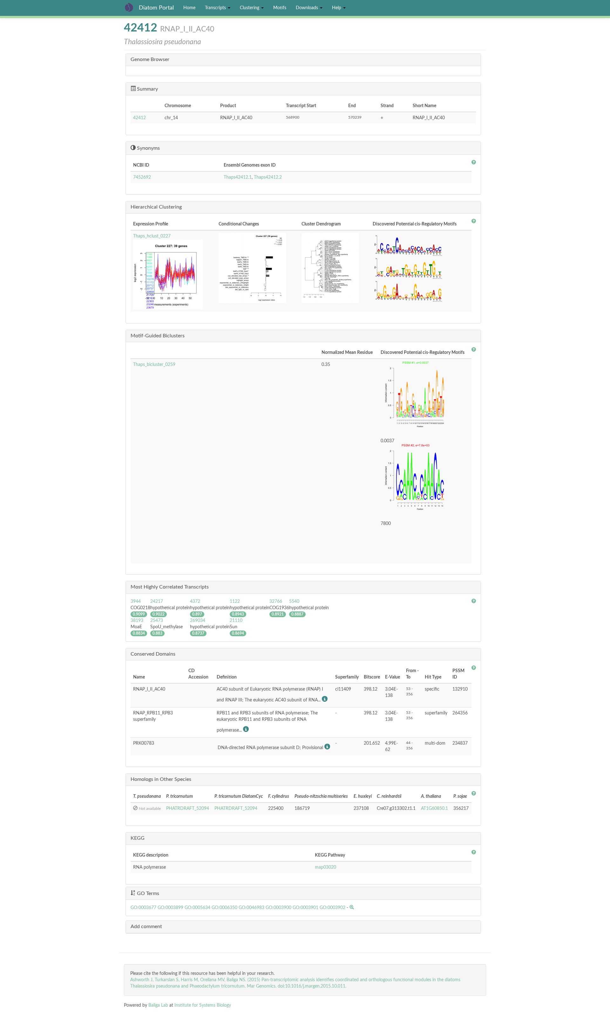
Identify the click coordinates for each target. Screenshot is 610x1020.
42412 (139, 118)
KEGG (138, 838)
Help (337, 8)
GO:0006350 (224, 908)
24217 (156, 601)
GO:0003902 (332, 908)
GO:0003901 (305, 908)
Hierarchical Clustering (156, 207)
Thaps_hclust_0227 (152, 236)
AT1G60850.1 (434, 808)
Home (189, 8)
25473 (156, 620)
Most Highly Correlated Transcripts (170, 586)
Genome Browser (150, 59)
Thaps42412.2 (268, 177)
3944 (136, 601)
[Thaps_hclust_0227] (173, 274)
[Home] (131, 7)
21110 (236, 620)
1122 (235, 601)
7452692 (142, 177)
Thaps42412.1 (238, 177)
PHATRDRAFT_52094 (187, 808)
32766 (275, 601)
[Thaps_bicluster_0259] (425, 396)
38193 (137, 620)
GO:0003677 (143, 908)
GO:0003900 (278, 908)
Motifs (279, 8)
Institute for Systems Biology (202, 1005)
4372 (195, 601)
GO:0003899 (170, 908)
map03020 (325, 867)
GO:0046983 (251, 908)
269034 (197, 620)
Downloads (307, 8)
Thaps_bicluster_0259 (154, 364)
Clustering (250, 8)
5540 (294, 601)
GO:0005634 (197, 908)
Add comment (146, 926)
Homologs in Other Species (161, 779)
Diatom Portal (156, 8)
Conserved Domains (153, 654)
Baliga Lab (158, 1005)
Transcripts (216, 8)
